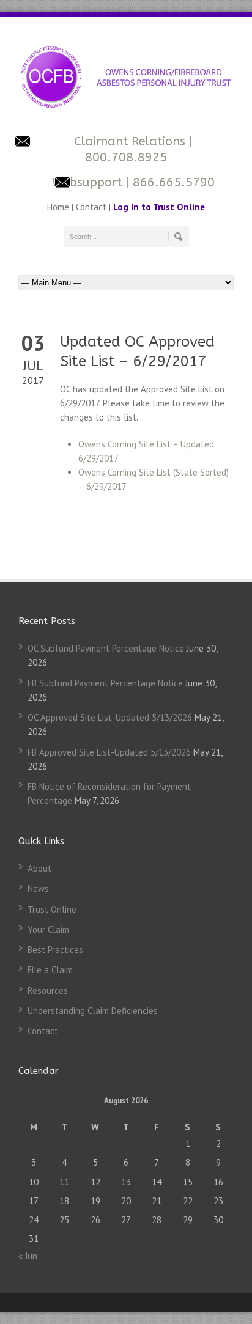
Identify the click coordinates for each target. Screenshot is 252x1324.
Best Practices (55, 949)
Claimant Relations (131, 141)
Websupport (87, 182)
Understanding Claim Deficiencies (93, 1011)
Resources (48, 990)
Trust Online (52, 909)
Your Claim (48, 929)
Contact (91, 207)
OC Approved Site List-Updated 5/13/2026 (110, 717)
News (38, 888)
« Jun (27, 1256)
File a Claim (50, 970)
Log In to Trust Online (159, 207)
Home (59, 207)
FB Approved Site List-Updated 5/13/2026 (109, 752)
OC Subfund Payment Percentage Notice (106, 648)
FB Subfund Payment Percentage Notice (105, 683)
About (39, 868)
